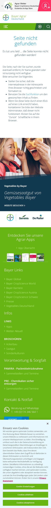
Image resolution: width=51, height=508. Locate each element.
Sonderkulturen (15, 353)
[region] (25, 464)
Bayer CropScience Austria (21, 292)
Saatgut (10, 348)
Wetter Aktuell (14, 331)
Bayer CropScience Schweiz (22, 297)
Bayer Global (13, 279)
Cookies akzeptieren (25, 502)
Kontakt (12, 419)
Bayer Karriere (14, 288)
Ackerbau (11, 344)
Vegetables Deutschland (20, 306)
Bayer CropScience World (21, 283)
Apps (9, 326)
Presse (10, 301)
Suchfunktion (32, 94)
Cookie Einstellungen (25, 486)
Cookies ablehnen (25, 494)
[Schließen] (2, 6)
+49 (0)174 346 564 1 (26, 411)
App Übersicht (26, 248)
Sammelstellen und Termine (22, 373)
